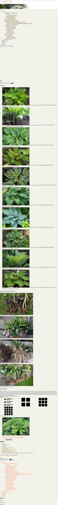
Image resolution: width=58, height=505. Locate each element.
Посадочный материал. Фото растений (8, 447)
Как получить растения (6, 444)
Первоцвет (29, 393)
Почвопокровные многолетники (38, 393)
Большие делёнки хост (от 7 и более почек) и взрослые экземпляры (13, 391)
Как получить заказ (5, 41)
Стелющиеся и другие (9, 39)
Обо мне (3, 42)
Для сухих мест (22, 392)
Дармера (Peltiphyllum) (11, 18)
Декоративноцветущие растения (11, 19)
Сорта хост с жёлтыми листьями (19, 394)
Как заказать (4, 40)
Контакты (3, 44)
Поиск (12, 46)
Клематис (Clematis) (10, 36)
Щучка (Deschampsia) (11, 33)
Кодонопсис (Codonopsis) (12, 37)
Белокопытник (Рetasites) (11, 16)
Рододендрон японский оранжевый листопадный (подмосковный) (20, 23)
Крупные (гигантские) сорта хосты (44, 392)
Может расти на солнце (16, 393)
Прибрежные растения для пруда (51, 393)
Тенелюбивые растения (30, 394)
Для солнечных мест (15, 392)
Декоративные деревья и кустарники (12, 21)
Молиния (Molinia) (10, 29)
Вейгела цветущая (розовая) (12, 24)
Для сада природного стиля (5, 392)
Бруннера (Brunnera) (11, 17)
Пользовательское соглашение (7, 450)
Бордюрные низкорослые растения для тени (34, 391)
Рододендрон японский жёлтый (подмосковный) (16, 22)
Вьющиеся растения (8, 34)
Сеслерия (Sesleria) (10, 31)
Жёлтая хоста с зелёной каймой (31, 392)
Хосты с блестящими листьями (9, 395)
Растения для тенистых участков (6, 394)
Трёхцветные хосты (38, 394)
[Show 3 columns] (42, 406)
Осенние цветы (24, 393)
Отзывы (3, 43)
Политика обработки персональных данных (9, 449)
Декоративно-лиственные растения (11, 12)
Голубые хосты (46, 391)
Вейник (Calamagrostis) (11, 27)
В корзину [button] (9, 439)
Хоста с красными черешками (48, 394)
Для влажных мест (53, 391)
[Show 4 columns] (8, 414)
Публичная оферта (5, 448)
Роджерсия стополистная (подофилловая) (12, 437)
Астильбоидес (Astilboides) (12, 15)
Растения (3, 11)
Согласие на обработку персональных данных (9, 451)
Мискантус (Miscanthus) (11, 28)
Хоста (8, 13)
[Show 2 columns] (25, 406)
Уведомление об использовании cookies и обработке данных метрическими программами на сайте (18, 452)
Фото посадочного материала (7, 1)
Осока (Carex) (9, 30)
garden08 (1, 396)
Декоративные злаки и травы (10, 25)
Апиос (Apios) (9, 35)
